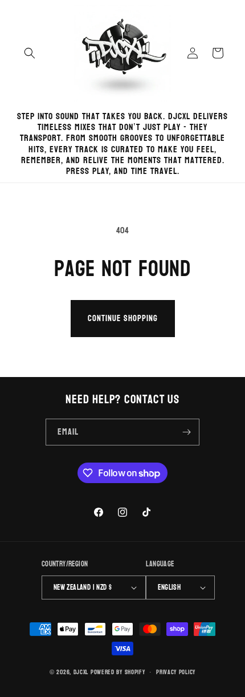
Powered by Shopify (118, 672)
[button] (29, 53)
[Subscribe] (186, 432)
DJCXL (81, 672)
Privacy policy (175, 672)
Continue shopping (123, 318)
